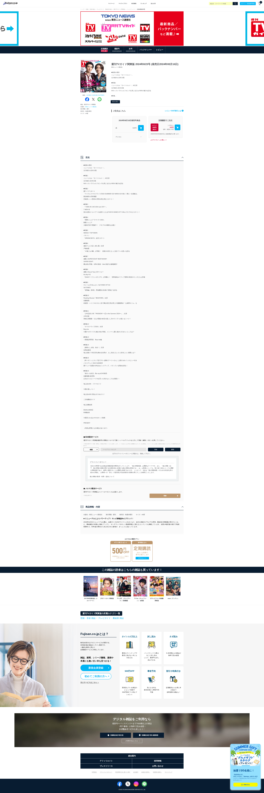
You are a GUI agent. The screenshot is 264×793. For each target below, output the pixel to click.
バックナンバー (131, 9)
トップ (82, 9)
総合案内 (132, 756)
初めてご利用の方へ (96, 676)
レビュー (159, 50)
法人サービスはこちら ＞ (89, 682)
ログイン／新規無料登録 (248, 3)
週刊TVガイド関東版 (119, 9)
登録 (165, 495)
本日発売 (133, 3)
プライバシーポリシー (106, 772)
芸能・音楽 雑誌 (90, 9)
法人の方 (153, 3)
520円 (135, 128)
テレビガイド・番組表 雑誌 (104, 9)
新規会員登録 (95, 667)
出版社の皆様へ (145, 772)
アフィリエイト (106, 761)
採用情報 (157, 761)
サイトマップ (168, 772)
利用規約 (94, 772)
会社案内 (135, 772)
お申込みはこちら (142, 558)
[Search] (235, 3)
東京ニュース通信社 (91, 106)
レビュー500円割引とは (174, 111)
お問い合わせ (157, 766)
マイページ (111, 3)
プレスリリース (106, 766)
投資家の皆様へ (157, 772)
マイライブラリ (123, 3)
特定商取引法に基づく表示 (122, 772)
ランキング (143, 3)
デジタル (118, 137)
